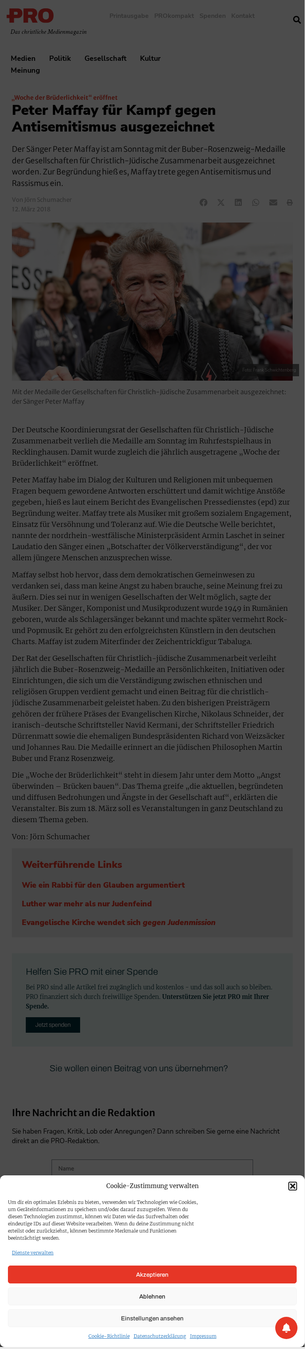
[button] (293, 1186)
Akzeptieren (152, 1275)
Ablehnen (152, 1296)
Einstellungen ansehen (152, 1318)
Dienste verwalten (33, 1253)
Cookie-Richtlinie (109, 1336)
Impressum (203, 1336)
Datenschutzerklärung (160, 1336)
